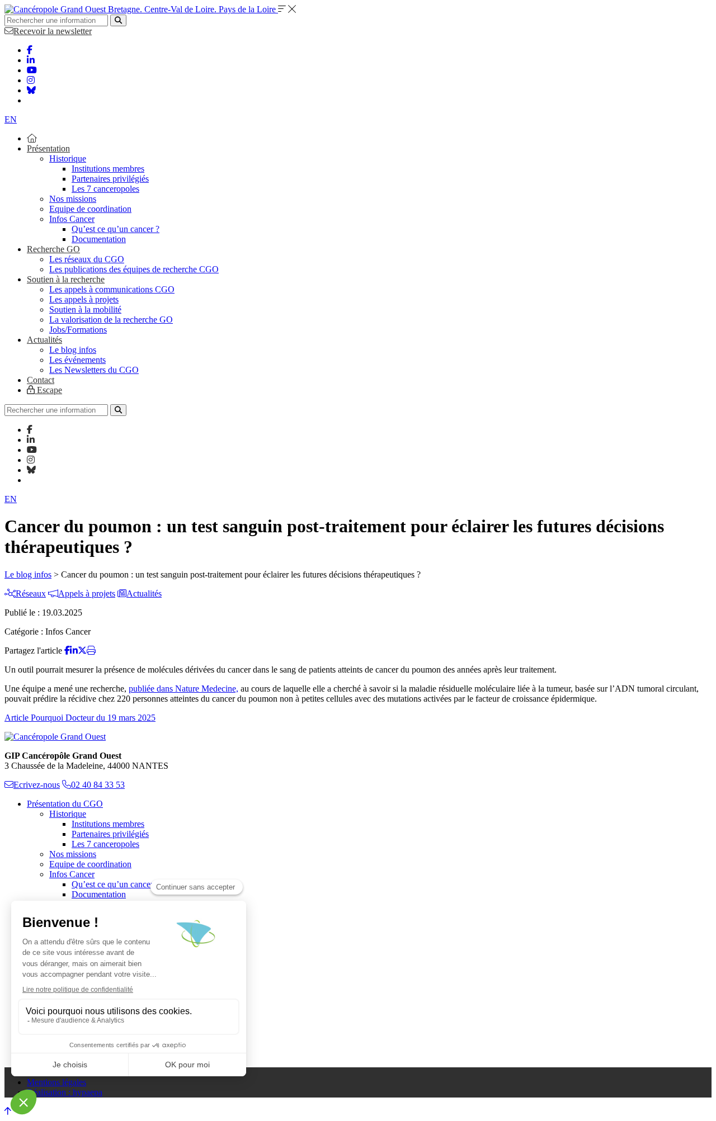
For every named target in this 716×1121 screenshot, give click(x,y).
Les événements (77, 360)
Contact (40, 380)
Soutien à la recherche (66, 279)
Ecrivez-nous (36, 784)
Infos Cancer (72, 219)
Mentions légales (56, 1082)
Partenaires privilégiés (110, 178)
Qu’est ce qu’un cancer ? (115, 229)
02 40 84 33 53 (98, 784)
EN (10, 119)
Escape (48, 390)
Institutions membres (108, 168)
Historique (67, 158)
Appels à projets (86, 593)
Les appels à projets (84, 299)
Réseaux (31, 593)
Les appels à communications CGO (112, 289)
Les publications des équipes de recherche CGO (134, 269)
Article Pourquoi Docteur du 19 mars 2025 (80, 717)
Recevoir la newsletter (52, 31)
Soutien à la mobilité (85, 309)
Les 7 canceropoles (105, 188)
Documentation (99, 239)
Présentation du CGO (65, 803)
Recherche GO (53, 249)
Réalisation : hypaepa (64, 1092)
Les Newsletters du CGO (94, 370)
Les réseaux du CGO (86, 259)
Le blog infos (72, 349)
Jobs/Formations (78, 329)
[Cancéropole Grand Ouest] (55, 736)
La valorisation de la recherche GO (111, 319)
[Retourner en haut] (7, 1111)
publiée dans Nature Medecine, (183, 688)
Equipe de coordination (90, 209)
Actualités (44, 339)
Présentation (48, 148)
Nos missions (72, 199)
